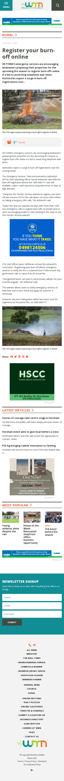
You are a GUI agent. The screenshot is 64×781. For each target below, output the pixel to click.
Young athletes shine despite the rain (10, 530)
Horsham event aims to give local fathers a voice (30, 431)
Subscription (32, 723)
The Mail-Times (32, 658)
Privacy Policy (30, 761)
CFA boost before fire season (51, 531)
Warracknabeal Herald (32, 662)
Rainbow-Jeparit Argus (32, 671)
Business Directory (32, 719)
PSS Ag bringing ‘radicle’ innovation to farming (29, 445)
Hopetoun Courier (32, 675)
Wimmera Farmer (32, 679)
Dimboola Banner (32, 666)
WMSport (31, 654)
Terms (20, 761)
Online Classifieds (32, 706)
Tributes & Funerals (32, 710)
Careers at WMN (32, 728)
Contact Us (32, 736)
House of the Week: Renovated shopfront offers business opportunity (31, 534)
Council (32, 688)
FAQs (32, 732)
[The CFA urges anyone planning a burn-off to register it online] (32, 326)
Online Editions (32, 698)
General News (32, 685)
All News (32, 650)
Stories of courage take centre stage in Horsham (30, 418)
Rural (7, 35)
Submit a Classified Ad (32, 715)
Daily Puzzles (32, 702)
